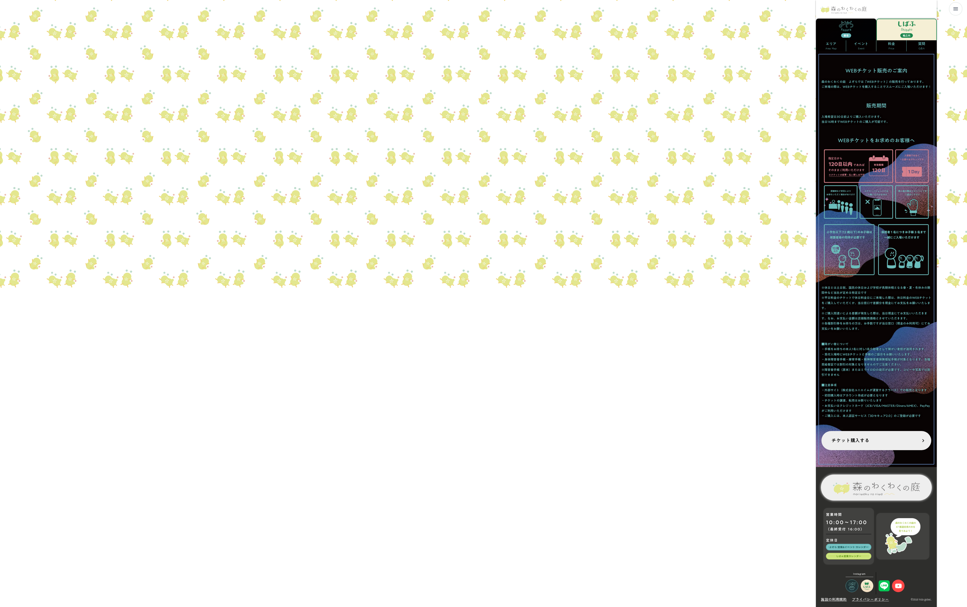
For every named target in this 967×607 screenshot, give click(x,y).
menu (956, 9)
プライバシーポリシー (870, 599)
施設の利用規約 (834, 599)
